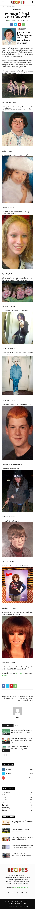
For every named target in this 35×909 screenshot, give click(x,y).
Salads (26, 901)
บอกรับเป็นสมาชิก (29, 778)
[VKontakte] (22, 892)
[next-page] (5, 755)
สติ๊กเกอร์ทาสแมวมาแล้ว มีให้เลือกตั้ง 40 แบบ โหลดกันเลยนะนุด (22, 822)
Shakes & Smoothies (14, 903)
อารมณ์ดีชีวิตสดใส (11, 6)
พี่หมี (9, 20)
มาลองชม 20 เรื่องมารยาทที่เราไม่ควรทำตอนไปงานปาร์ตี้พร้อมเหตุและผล (21, 740)
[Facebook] (11, 24)
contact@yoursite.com (20, 887)
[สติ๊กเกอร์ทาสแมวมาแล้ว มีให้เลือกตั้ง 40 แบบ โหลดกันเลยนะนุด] (6, 822)
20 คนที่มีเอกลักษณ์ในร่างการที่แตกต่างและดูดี (9, 697)
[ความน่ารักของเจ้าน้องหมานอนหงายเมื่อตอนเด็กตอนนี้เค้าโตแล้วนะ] (6, 839)
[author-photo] (17, 715)
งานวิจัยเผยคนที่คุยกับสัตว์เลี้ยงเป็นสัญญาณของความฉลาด (20, 830)
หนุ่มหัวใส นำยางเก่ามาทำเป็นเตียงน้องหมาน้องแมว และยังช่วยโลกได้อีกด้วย (22, 854)
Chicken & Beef (9, 901)
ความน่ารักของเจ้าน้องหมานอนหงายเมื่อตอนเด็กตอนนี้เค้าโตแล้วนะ (22, 838)
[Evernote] (8, 892)
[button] (3, 2)
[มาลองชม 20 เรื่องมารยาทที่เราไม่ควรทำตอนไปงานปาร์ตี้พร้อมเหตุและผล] (6, 741)
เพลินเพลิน (5, 675)
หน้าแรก (3, 6)
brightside (19, 673)
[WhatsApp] (23, 24)
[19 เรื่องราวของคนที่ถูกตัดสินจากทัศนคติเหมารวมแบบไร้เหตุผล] (6, 732)
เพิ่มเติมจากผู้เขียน (19, 726)
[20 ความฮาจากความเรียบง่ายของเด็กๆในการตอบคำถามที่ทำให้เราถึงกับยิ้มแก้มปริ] (6, 847)
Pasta (21, 901)
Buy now (23, 903)
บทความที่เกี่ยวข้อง (7, 726)
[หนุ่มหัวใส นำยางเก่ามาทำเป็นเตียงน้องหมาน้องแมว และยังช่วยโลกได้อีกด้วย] (6, 855)
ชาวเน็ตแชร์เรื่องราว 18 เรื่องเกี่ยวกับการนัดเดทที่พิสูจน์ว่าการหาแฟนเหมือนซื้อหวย (25, 698)
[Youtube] (26, 892)
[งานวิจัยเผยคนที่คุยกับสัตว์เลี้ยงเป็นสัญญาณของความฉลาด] (6, 830)
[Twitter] (15, 24)
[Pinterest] (19, 24)
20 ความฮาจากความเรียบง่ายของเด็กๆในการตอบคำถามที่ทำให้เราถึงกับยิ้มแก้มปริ (22, 846)
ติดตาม (31, 769)
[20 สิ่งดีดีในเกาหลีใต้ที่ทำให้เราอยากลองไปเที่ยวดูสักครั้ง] (6, 749)
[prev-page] (3, 755)
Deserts (16, 901)
